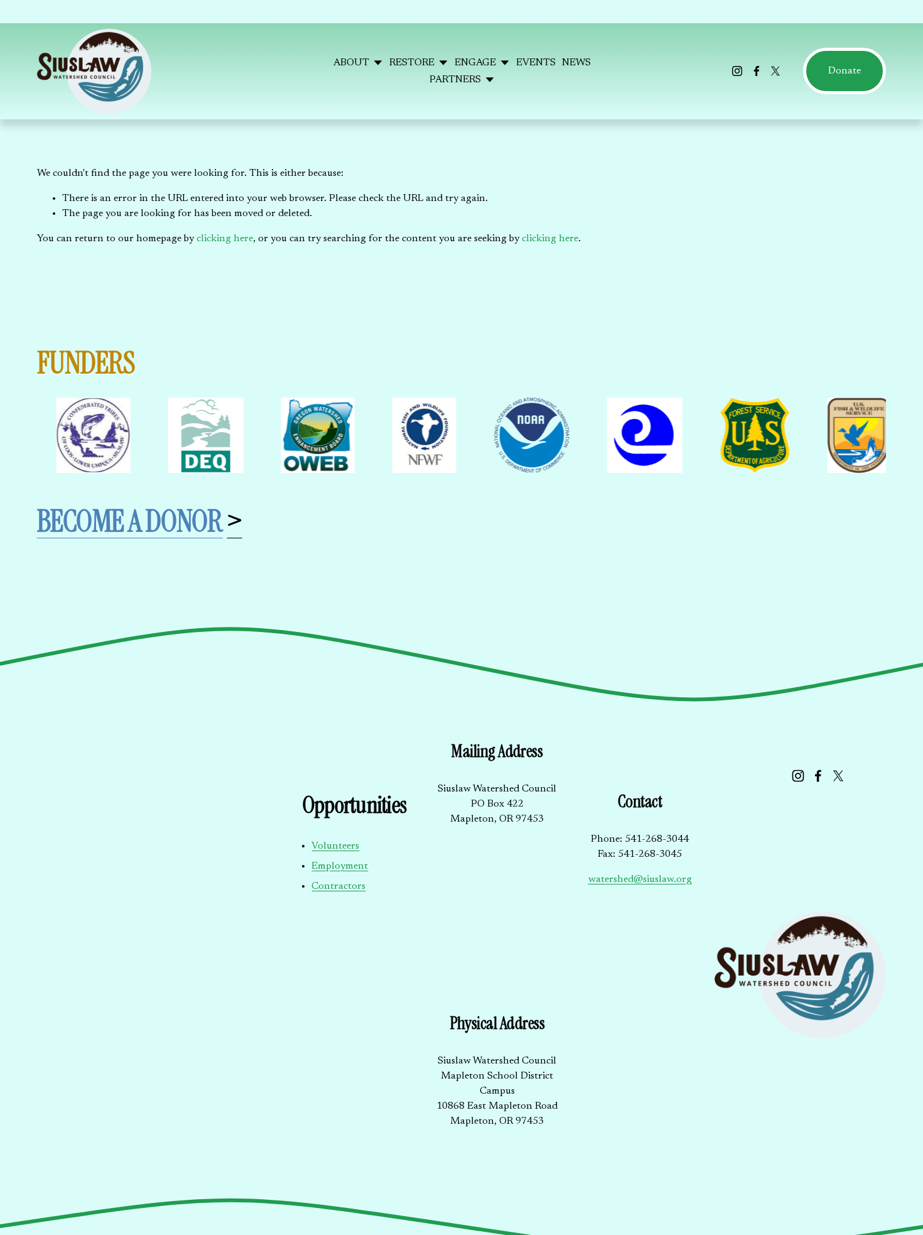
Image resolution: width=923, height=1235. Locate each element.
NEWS (576, 63)
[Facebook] (756, 71)
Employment (339, 866)
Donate (844, 71)
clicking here (225, 239)
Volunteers (335, 846)
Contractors (338, 886)
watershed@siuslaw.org (640, 879)
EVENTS (536, 63)
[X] (775, 71)
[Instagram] (737, 71)
